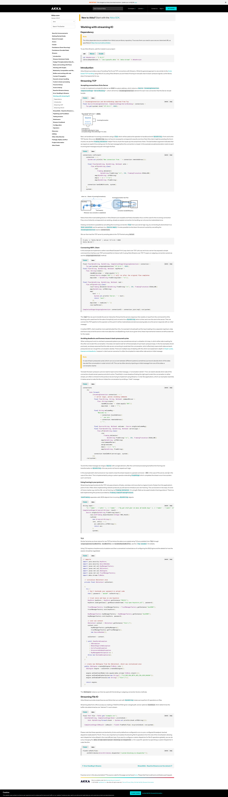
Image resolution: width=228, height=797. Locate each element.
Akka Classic (56, 145)
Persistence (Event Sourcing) (61, 47)
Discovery (55, 131)
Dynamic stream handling (61, 79)
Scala (85, 98)
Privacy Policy (130, 782)
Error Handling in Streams (61, 93)
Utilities (54, 134)
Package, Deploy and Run (60, 139)
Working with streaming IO (61, 96)
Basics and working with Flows (62, 65)
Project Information (58, 142)
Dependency (58, 99)
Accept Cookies (135, 793)
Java (92, 98)
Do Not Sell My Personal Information (152, 793)
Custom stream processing (61, 82)
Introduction (57, 56)
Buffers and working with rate (62, 73)
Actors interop (57, 87)
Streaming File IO (59, 108)
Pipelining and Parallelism (61, 113)
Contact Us (154, 8)
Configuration (57, 125)
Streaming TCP (58, 105)
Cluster (54, 44)
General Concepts (57, 39)
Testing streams (58, 116)
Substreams (56, 119)
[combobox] (63, 26)
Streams (54, 53)
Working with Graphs (59, 67)
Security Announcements (60, 33)
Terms (124, 782)
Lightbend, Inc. (102, 782)
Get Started (171, 8)
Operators (56, 128)
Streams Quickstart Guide (61, 59)
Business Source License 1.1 (113, 780)
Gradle (101, 54)
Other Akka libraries (58, 137)
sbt (84, 54)
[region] (114, 793)
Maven (92, 54)
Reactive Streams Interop (61, 90)
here (136, 775)
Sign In (162, 8)
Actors (54, 42)
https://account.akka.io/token (100, 43)
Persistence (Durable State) (60, 50)
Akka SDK (115, 17)
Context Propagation (59, 76)
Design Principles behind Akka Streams (63, 62)
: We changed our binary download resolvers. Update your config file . (113, 2)
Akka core (55, 15)
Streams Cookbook (59, 122)
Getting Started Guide (59, 36)
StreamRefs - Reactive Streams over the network (63, 111)
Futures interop (58, 85)
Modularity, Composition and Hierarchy (63, 70)
